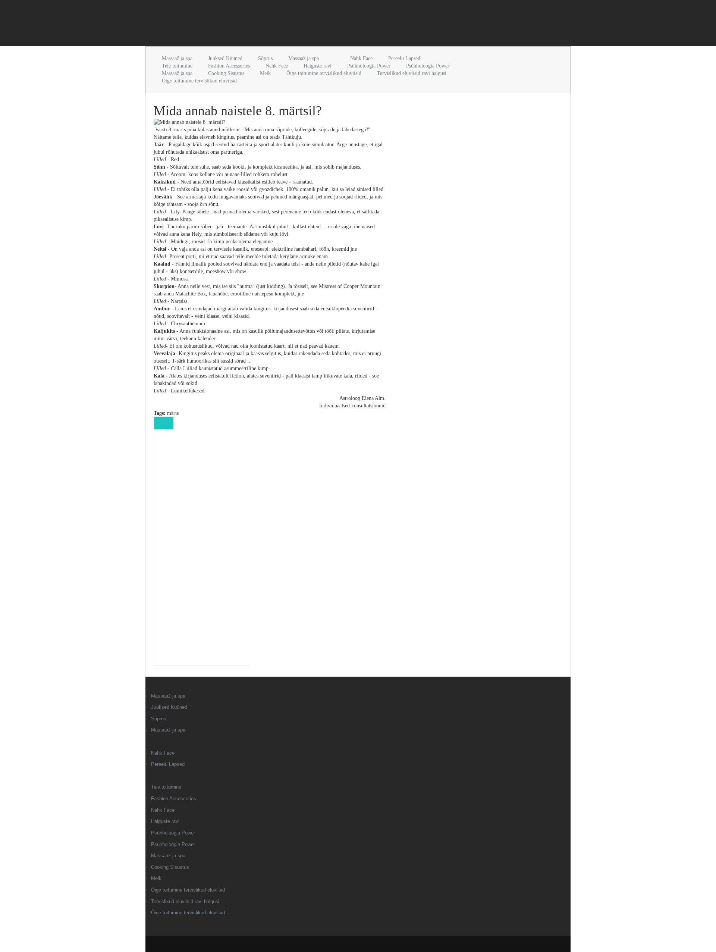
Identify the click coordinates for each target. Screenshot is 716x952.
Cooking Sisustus (226, 73)
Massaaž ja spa (177, 58)
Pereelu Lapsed (404, 58)
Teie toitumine (177, 66)
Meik (265, 73)
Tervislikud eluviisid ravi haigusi (411, 73)
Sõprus (265, 58)
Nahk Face (361, 58)
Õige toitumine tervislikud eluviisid (323, 73)
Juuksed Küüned (225, 58)
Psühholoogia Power (368, 66)
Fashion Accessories (229, 66)
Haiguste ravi (318, 66)
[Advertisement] (232, 24)
